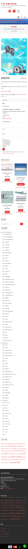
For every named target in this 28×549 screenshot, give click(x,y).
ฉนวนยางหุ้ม (6, 244)
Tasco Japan (7, 421)
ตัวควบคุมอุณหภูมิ (8, 350)
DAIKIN (9, 446)
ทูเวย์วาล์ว (6, 266)
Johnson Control (7, 413)
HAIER (2, 448)
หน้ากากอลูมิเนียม (7, 303)
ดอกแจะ (6, 347)
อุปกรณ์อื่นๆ (6, 368)
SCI (24, 453)
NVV (8, 454)
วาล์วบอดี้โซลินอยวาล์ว (8, 295)
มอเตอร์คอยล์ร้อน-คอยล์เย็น (9, 284)
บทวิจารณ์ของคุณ (6, 121)
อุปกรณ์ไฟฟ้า (7, 308)
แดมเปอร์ (6, 316)
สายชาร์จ (6, 363)
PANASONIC (12, 454)
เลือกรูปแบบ (20, 184)
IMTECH (20, 448)
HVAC (15, 448)
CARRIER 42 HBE (21, 177)
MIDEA (14, 451)
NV (6, 453)
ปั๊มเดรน (6, 274)
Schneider (6, 418)
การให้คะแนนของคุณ (6, 116)
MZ (24, 451)
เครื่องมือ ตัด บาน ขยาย (8, 384)
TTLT (9, 462)
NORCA (2, 454)
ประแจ (5, 361)
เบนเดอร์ (6, 390)
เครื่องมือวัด (6, 387)
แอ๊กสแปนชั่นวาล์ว (8, 327)
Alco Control (6, 402)
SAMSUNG (20, 454)
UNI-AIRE (13, 463)
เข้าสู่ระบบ (4, 528)
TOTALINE (14, 459)
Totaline (6, 426)
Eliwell (5, 408)
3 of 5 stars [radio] (7, 118)
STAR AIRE (4, 457)
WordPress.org (5, 536)
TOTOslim (23, 459)
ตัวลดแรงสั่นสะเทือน (8, 353)
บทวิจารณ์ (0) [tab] (4, 100)
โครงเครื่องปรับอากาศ (8, 329)
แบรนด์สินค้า (5, 400)
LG (12, 451)
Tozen (5, 432)
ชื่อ (3, 129)
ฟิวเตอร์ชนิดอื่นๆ (7, 276)
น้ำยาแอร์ (6, 358)
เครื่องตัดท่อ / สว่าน (8, 382)
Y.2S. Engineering (8, 3)
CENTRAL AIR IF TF (7, 173)
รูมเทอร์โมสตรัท (7, 290)
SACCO (16, 510)
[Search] (21, 224)
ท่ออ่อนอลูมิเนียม (7, 263)
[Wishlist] (9, 11)
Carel (15, 443)
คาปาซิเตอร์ (6, 242)
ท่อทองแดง (6, 260)
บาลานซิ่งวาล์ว (7, 271)
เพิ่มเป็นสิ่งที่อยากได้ (5, 91)
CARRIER (18, 444)
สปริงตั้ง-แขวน (7, 300)
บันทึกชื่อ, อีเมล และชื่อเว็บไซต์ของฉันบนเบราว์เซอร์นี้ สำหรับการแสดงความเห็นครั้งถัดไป (7, 143)
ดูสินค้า (7, 179)
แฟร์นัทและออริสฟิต (8, 321)
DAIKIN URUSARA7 (7, 205)
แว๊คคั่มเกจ (6, 398)
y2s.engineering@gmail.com (8, 488)
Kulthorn (6, 416)
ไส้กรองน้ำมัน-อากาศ (8, 340)
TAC (9, 457)
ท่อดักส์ (5, 258)
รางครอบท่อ (6, 287)
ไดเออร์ (5, 335)
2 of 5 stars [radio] (5, 118)
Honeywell (6, 410)
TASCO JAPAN (16, 457)
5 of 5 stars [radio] (10, 118)
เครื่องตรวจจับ (7, 379)
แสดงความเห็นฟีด (5, 533)
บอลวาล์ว (6, 268)
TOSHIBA (9, 459)
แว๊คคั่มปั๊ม (6, 395)
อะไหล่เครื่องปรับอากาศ (15, 29)
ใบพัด (5, 332)
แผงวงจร (6, 319)
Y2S (5, 434)
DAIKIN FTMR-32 (21, 203)
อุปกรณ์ (5, 366)
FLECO (24, 446)
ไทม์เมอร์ (6, 337)
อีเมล (4, 133)
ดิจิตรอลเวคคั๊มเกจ (8, 252)
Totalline (19, 459)
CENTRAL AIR (23, 500)
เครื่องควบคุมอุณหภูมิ (8, 311)
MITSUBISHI (20, 451)
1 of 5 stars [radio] (3, 118)
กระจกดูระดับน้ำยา (8, 234)
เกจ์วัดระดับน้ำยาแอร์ (8, 371)
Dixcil (17, 446)
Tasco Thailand (7, 424)
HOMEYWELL (10, 448)
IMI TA (18, 448)
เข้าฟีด (3, 531)
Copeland (5, 446)
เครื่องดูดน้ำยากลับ (8, 376)
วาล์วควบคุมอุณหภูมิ (8, 292)
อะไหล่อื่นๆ (6, 305)
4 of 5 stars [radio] (9, 118)
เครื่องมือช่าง (5, 343)
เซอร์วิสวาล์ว (6, 313)
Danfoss (6, 405)
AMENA (11, 444)
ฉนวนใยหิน (6, 247)
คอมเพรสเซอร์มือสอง (8, 236)
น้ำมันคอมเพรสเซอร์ (8, 355)
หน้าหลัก (5, 29)
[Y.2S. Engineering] (14, 21)
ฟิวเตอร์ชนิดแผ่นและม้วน (9, 279)
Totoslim (6, 429)
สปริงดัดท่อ (6, 298)
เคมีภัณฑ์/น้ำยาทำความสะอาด (10, 374)
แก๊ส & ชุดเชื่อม (7, 392)
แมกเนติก (6, 324)
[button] (25, 40)
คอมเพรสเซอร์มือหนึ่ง (8, 239)
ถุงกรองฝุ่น (6, 255)
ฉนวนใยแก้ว (17, 94)
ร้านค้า (9, 29)
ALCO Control (5, 444)
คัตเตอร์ (5, 345)
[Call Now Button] (25, 546)
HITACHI (6, 448)
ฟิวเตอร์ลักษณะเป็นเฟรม (9, 282)
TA (7, 457)
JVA (6, 451)
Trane (6, 462)
